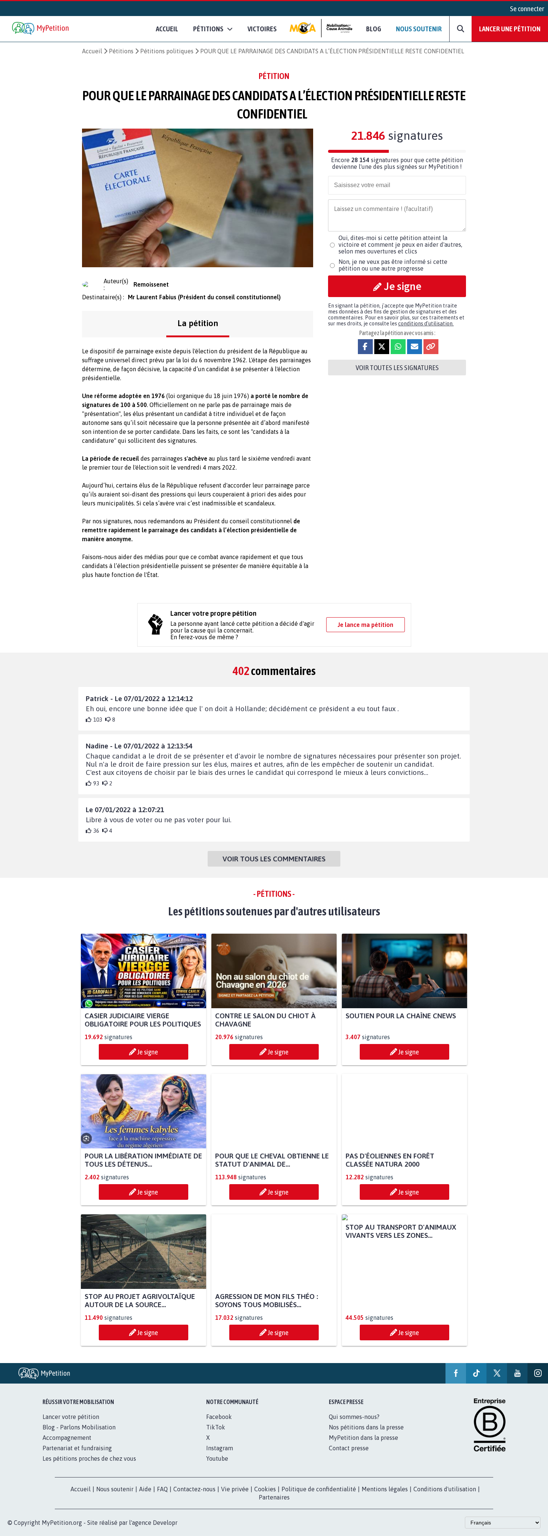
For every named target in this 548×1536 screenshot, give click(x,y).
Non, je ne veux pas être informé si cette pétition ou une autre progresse (392, 265)
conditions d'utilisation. (426, 324)
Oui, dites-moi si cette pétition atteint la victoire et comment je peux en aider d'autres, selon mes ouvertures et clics (400, 244)
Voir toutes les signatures (397, 367)
